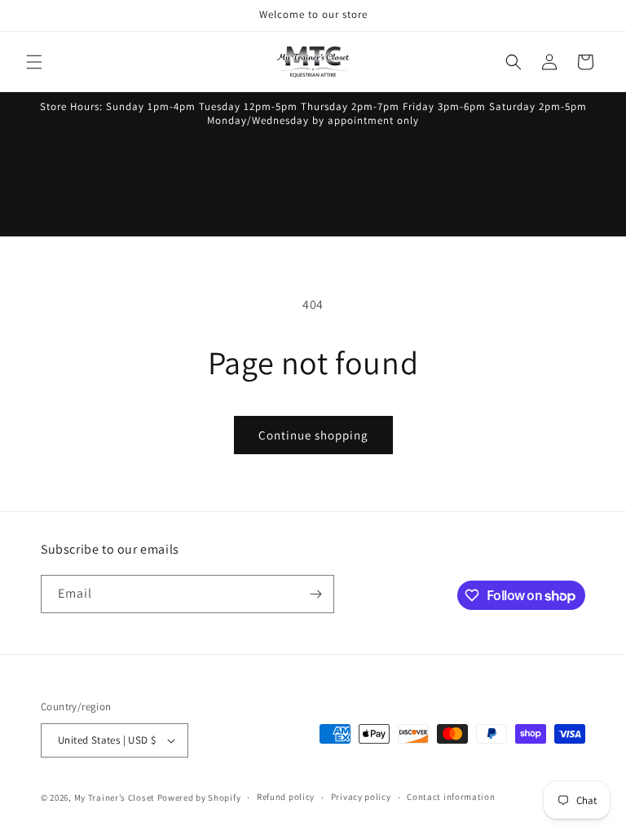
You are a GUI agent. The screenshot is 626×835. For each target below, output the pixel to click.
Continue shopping (313, 435)
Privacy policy (361, 796)
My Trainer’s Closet (114, 797)
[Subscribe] (315, 594)
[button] (34, 62)
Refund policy (286, 796)
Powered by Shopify (199, 797)
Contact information (451, 796)
